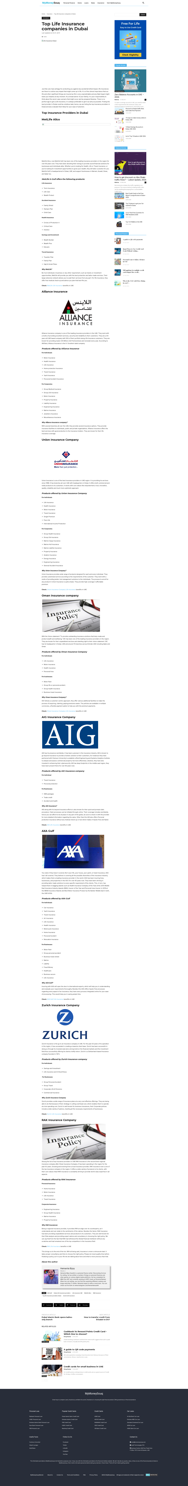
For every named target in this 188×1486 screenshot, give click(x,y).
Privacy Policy (94, 1475)
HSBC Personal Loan (35, 1419)
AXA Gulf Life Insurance (55, 999)
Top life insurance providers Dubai (51, 1295)
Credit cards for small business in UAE (83, 1366)
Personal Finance (119, 91)
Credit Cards (45, 1341)
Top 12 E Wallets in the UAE (134, 222)
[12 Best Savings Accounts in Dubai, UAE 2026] (119, 129)
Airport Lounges (33, 1445)
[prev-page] (43, 1380)
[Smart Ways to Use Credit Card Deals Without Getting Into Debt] (118, 251)
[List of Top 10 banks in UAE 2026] (119, 138)
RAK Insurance (97, 1293)
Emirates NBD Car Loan (133, 1419)
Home (43, 14)
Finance (44, 1359)
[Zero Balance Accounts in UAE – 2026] (130, 80)
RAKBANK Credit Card (100, 1422)
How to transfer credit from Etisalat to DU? (97, 1318)
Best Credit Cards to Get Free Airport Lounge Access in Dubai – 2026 (136, 195)
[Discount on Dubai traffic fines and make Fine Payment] (119, 111)
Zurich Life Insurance (54, 1114)
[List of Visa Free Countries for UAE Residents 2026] (119, 215)
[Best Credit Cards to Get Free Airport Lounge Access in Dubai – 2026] (119, 195)
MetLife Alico (87, 1293)
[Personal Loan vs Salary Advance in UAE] (118, 262)
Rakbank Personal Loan (35, 1416)
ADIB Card (97, 1416)
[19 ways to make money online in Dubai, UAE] (119, 120)
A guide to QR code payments (79, 1349)
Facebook (65, 1442)
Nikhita (117, 99)
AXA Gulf (49, 1293)
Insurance (49, 14)
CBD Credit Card (99, 1425)
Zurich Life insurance (69, 1295)
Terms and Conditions (73, 1475)
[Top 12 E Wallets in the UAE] (119, 224)
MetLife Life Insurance (54, 285)
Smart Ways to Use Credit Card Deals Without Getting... (133, 250)
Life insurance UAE (77, 1293)
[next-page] (46, 1380)
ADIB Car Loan (131, 1425)
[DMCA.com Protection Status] (152, 1477)
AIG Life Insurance (53, 825)
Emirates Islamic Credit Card (69, 1419)
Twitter (65, 1445)
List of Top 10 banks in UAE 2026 (136, 136)
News (116, 174)
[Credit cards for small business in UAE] (52, 1371)
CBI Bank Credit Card (100, 1428)
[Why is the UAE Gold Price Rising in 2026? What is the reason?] (118, 283)
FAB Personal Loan (34, 1428)
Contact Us (60, 1475)
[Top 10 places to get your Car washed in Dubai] (119, 206)
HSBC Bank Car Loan (133, 1428)
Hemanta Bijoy (67, 1268)
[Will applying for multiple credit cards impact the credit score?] (118, 272)
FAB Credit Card (66, 1422)
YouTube (65, 1454)
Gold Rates (32, 1448)
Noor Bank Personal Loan (36, 1425)
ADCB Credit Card (99, 1419)
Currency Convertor (34, 1442)
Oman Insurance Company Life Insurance (61, 711)
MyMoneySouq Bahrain (36, 1475)
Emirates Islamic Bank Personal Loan (39, 1422)
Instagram (65, 1451)
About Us (50, 1475)
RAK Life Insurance (53, 1246)
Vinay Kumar (67, 1336)
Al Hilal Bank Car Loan (133, 1416)
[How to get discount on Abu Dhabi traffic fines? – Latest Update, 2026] (130, 163)
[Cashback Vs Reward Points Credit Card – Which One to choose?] (52, 1336)
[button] (143, 3)
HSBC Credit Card (67, 1425)
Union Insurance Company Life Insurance (61, 589)
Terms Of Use (113, 1463)
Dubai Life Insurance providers (62, 1293)
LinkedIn (65, 1448)
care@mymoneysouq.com (138, 1442)
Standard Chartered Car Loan (135, 1422)
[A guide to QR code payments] (52, 1354)
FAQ (84, 1475)
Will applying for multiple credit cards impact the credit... (133, 271)
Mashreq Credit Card (67, 1428)
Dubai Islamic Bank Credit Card (70, 1416)
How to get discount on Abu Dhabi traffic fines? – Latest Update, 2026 (130, 178)
